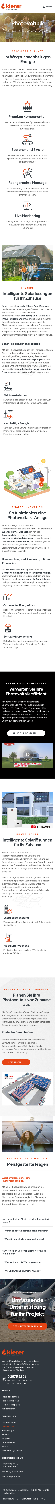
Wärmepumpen (9, 1422)
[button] (27, 754)
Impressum (8, 1498)
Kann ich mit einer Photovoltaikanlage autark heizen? (25, 1220)
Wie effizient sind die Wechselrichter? (24, 1239)
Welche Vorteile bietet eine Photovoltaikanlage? (16, 1179)
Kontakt (5, 1446)
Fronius (5, 306)
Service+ (6, 1434)
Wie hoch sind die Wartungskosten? (24, 1262)
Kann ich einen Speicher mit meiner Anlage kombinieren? (24, 1252)
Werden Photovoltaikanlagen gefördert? (26, 1230)
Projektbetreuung (10, 1396)
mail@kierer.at (13, 1476)
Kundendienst (8, 1408)
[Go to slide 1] (26, 1103)
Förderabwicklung (10, 1400)
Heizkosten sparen (11, 1404)
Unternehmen (8, 1442)
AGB (43, 1498)
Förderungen (8, 1430)
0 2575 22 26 (16, 1376)
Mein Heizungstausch (12, 1450)
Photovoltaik (8, 1426)
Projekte (6, 1438)
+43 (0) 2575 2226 (14, 1471)
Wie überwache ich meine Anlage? (23, 1270)
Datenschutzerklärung (27, 1498)
